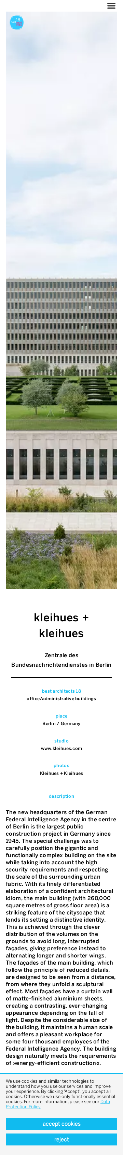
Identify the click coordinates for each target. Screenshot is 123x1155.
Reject (61, 1139)
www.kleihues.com (61, 748)
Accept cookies (62, 1124)
